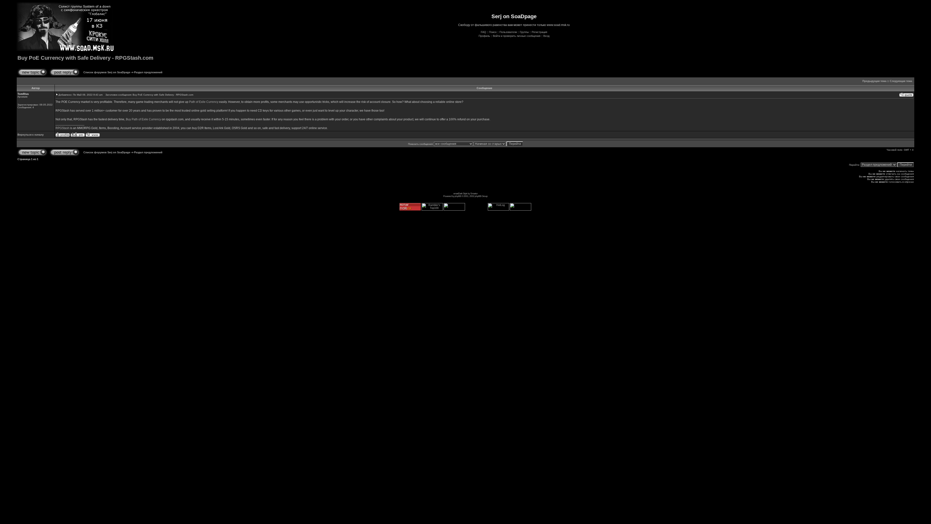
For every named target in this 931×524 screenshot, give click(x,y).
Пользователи (508, 32)
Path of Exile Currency (203, 102)
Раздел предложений (148, 72)
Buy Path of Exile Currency (143, 119)
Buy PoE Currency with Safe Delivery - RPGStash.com (85, 58)
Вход (546, 35)
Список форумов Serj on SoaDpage (106, 72)
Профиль (484, 35)
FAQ (483, 32)
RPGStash (62, 128)
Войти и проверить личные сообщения (516, 35)
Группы (524, 32)
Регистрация (539, 32)
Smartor (473, 193)
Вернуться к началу (30, 134)
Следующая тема (901, 81)
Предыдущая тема (874, 81)
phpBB (458, 196)
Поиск (493, 32)
